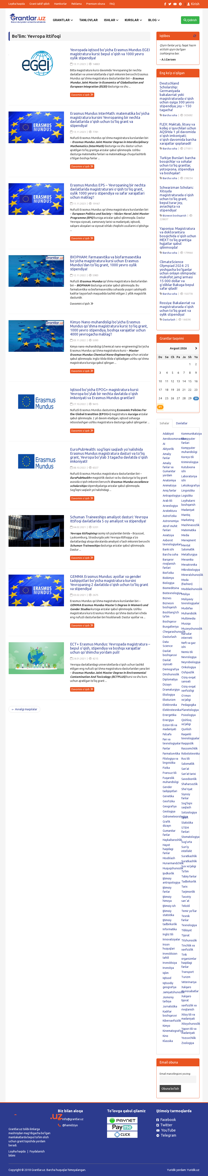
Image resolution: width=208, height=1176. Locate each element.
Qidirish (191, 20)
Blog (152, 20)
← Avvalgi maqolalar (24, 709)
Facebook (168, 1120)
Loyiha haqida (17, 3)
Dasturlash (169, 319)
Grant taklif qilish (39, 3)
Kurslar (132, 20)
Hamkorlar (60, 3)
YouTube (168, 1130)
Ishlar (110, 20)
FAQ (112, 3)
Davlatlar (181, 423)
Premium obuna (95, 3)
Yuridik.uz (193, 1170)
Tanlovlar (88, 20)
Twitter (166, 1125)
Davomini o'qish (80, 94)
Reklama (77, 3)
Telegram (168, 1135)
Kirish (195, 4)
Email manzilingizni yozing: (175, 1073)
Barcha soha (170, 115)
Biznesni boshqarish (174, 215)
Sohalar (164, 423)
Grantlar (61, 20)
